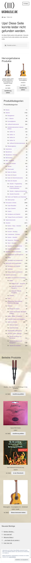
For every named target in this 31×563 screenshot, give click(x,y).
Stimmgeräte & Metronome (15, 330)
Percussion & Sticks (11, 202)
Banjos (7, 110)
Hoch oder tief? (8, 534)
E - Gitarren (11, 118)
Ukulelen (8, 223)
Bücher (9, 166)
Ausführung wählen (8, 91)
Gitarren (8, 112)
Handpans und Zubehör (14, 214)
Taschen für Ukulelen (15, 345)
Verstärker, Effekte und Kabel (13, 252)
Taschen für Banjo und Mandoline (15, 337)
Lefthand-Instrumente (13, 124)
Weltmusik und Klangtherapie (13, 263)
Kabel (9, 257)
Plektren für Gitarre (14, 309)
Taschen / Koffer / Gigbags (15, 333)
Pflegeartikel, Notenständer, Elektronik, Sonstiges (15, 302)
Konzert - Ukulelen (12, 231)
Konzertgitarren (12, 121)
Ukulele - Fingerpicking (15, 184)
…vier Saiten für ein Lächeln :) (12, 540)
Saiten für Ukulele (12, 322)
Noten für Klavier (12, 175)
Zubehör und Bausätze (14, 249)
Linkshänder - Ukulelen (14, 234)
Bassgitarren (11, 115)
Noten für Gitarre (12, 172)
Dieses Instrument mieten (18, 512)
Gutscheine (9, 149)
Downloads (11, 169)
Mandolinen (9, 152)
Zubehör (11, 295)
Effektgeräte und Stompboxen (15, 254)
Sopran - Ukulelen (12, 237)
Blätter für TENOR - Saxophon (16, 292)
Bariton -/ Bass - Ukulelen (14, 226)
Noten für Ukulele (12, 181)
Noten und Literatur (11, 163)
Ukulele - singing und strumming (18, 191)
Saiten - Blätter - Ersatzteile (15, 316)
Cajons (9, 211)
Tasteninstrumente (10, 220)
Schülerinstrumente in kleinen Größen (15, 128)
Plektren (10, 306)
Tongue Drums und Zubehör (15, 217)
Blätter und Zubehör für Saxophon (17, 278)
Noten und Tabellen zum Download (17, 197)
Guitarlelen (10, 228)
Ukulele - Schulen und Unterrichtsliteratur (15, 187)
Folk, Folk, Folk (8, 543)
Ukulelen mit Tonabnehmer (15, 246)
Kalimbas (10, 269)
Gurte (9, 298)
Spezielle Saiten (13, 328)
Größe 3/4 (12, 137)
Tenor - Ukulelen (12, 243)
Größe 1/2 (12, 132)
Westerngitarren (12, 146)
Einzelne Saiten (13, 325)
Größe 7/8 (12, 140)
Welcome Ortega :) (9, 537)
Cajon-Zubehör (12, 208)
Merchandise (9, 158)
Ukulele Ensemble (14, 194)
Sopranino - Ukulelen (13, 240)
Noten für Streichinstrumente (15, 178)
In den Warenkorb (18, 473)
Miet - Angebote (10, 160)
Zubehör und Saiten (11, 275)
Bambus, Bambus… (9, 531)
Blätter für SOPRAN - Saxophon (17, 287)
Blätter (11, 280)
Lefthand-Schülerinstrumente (17, 143)
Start (4, 17)
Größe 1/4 (12, 134)
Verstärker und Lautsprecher (15, 260)
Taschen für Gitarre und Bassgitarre (15, 342)
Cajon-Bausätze (12, 205)
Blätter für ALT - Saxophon (18, 283)
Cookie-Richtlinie (12, 557)
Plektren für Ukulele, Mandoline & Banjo (17, 312)
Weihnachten (11, 200)
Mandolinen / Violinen (11, 155)
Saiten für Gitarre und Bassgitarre (16, 319)
